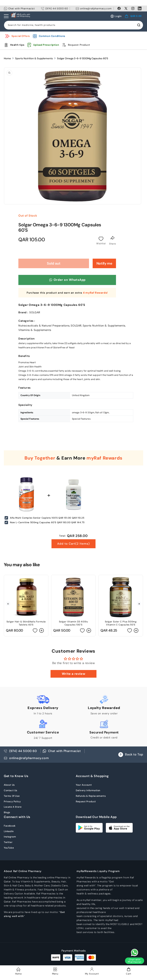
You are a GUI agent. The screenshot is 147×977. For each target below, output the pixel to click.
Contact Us (10, 790)
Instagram (10, 836)
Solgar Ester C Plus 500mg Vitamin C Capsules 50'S (121, 623)
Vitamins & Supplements (34, 330)
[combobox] (73, 25)
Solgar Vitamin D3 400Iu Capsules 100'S (73, 623)
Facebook (10, 825)
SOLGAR (76, 325)
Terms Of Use (12, 796)
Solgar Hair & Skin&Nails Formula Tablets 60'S (26, 623)
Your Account (84, 784)
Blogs (7, 812)
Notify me (104, 263)
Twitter (8, 842)
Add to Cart (73, 544)
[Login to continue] (101, 238)
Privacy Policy (12, 801)
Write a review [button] (73, 674)
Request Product (86, 801)
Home (7, 58)
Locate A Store (12, 806)
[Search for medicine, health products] (139, 25)
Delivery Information (88, 790)
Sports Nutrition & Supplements (34, 58)
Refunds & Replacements (91, 796)
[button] (133, 16)
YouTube (9, 847)
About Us (9, 784)
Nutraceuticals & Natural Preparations (43, 325)
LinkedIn (9, 831)
